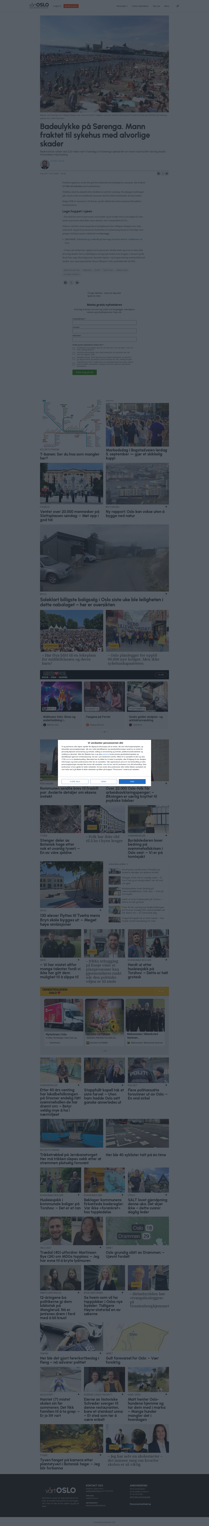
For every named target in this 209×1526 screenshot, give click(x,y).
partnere (106, 754)
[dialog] (104, 763)
